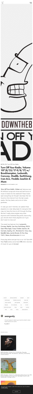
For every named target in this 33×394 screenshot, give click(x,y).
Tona (11, 309)
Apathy (5, 297)
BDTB (2, 164)
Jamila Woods (8, 302)
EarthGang (7, 300)
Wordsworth (25, 309)
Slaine (27, 307)
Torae (17, 309)
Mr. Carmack (14, 304)
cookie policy (4, 387)
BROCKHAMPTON (13, 297)
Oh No (26, 304)
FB (5, 164)
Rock (16, 307)
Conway (22, 297)
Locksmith (25, 302)
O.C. (21, 304)
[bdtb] (2, 2)
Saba (21, 307)
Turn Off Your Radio (13, 164)
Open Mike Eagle (7, 307)
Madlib (6, 304)
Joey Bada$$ (17, 302)
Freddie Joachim (17, 300)
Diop (28, 297)
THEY (6, 309)
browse (16, 244)
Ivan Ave (26, 300)
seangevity (4, 184)
